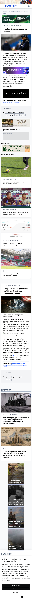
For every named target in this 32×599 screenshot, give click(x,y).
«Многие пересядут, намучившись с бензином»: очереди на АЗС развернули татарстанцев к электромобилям (16, 421)
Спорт (10, 12)
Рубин (11, 115)
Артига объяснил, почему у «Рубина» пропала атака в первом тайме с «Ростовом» (15, 213)
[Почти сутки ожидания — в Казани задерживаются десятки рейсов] (16, 228)
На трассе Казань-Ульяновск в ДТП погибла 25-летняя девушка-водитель (16, 291)
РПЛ (7, 115)
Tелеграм (9, 102)
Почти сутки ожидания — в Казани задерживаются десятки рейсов (12, 244)
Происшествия (16, 285)
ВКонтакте (17, 102)
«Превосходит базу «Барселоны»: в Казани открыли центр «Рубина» (15, 182)
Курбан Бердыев (10, 112)
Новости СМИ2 (5, 144)
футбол (23, 115)
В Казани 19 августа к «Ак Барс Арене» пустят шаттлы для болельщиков (15, 274)
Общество (13, 240)
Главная (5, 12)
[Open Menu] (2, 6)
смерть (19, 377)
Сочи (17, 115)
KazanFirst (8, 108)
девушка (8, 377)
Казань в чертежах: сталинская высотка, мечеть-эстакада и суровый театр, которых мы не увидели (14, 454)
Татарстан (8, 380)
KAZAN (10, 6)
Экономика (14, 414)
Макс (4, 102)
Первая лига (20, 112)
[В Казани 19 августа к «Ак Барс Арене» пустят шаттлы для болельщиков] (16, 259)
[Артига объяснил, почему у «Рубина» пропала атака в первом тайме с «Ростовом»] (16, 198)
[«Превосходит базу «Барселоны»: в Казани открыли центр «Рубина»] (16, 167)
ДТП (14, 377)
